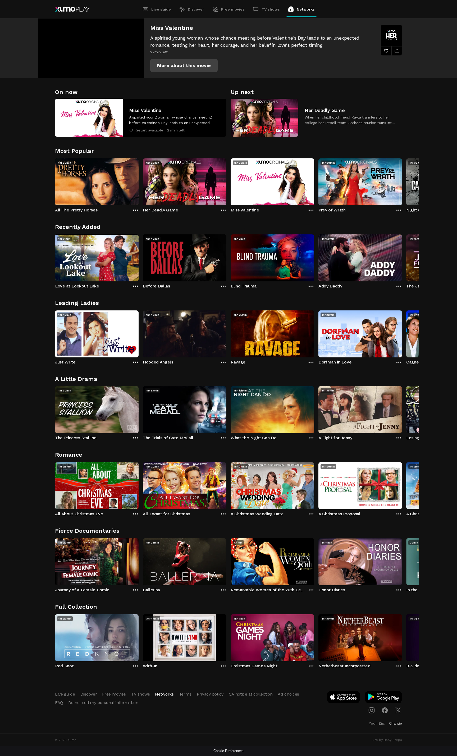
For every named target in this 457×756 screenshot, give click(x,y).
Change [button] (395, 723)
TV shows (271, 9)
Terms (185, 694)
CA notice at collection (251, 694)
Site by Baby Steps (387, 740)
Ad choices (288, 694)
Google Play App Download (384, 698)
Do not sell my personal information (103, 702)
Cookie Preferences (228, 751)
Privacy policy (210, 694)
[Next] (402, 180)
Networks (306, 9)
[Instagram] (372, 710)
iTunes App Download (344, 698)
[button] (184, 65)
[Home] (72, 9)
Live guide (161, 9)
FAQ (59, 702)
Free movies (233, 9)
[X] (398, 710)
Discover (196, 9)
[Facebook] (385, 710)
